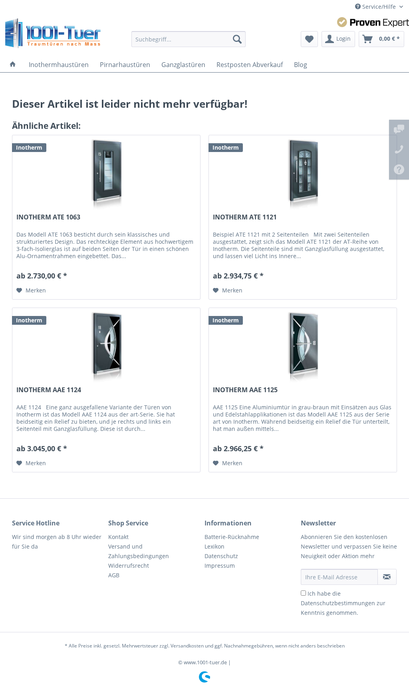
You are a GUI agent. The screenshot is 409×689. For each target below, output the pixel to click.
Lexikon (214, 546)
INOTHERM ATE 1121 (245, 217)
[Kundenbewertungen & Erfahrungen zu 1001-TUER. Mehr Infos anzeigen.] (373, 22)
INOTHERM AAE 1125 (245, 390)
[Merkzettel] (309, 39)
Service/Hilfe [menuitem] (379, 6)
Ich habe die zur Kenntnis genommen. (343, 603)
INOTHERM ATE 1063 (48, 217)
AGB (113, 575)
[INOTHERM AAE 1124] (106, 348)
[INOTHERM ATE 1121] (303, 175)
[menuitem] (188, 39)
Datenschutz (221, 556)
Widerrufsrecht (128, 565)
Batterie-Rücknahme (231, 537)
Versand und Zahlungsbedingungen (138, 551)
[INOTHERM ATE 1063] (106, 175)
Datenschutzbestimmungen (338, 603)
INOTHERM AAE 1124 (48, 390)
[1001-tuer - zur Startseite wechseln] (52, 35)
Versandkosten (187, 645)
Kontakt (118, 537)
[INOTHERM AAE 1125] (303, 348)
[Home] (13, 64)
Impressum (219, 565)
